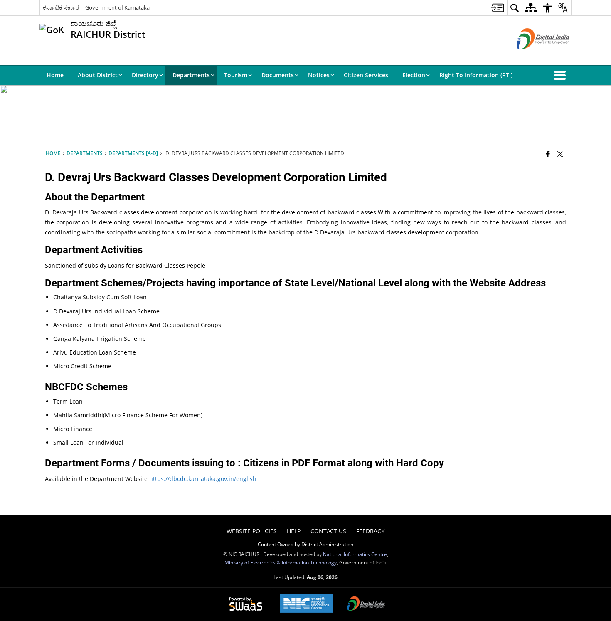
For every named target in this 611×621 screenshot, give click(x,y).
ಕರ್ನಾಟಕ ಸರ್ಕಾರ (61, 7)
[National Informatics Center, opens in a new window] (306, 604)
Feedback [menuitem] (370, 531)
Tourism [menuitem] (235, 75)
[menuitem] (497, 7)
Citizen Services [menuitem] (366, 75)
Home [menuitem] (55, 75)
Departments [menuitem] (191, 75)
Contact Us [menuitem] (328, 531)
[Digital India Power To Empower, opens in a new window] (366, 604)
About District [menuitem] (98, 75)
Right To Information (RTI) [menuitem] (475, 75)
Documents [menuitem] (277, 75)
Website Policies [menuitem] (252, 531)
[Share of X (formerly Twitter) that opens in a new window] (560, 153)
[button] (562, 75)
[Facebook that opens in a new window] (548, 153)
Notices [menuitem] (319, 75)
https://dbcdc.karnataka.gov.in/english (202, 479)
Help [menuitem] (294, 531)
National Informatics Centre (355, 554)
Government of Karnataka (117, 7)
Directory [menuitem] (145, 75)
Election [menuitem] (413, 75)
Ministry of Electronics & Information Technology (280, 562)
